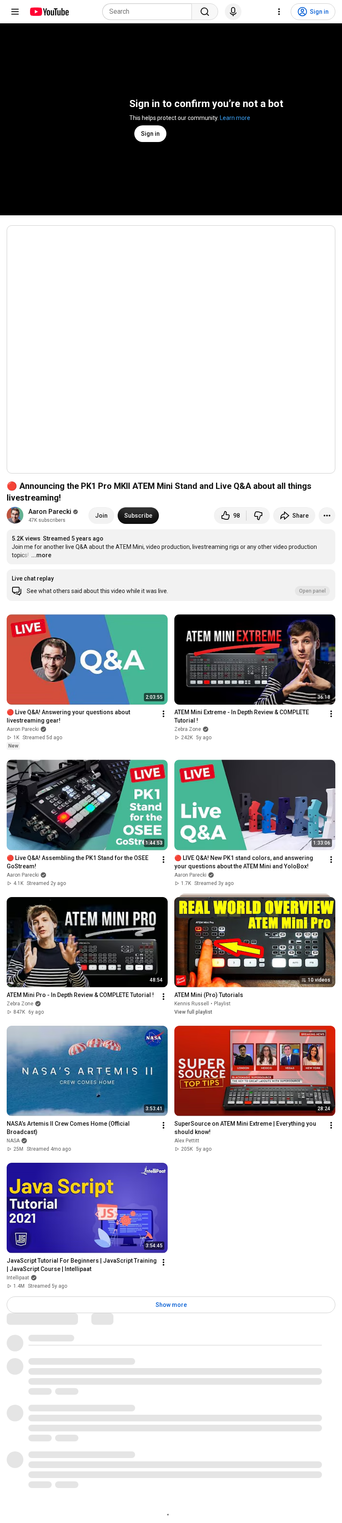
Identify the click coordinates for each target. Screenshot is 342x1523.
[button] (171, 585)
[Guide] (15, 12)
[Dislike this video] (258, 515)
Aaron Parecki (49, 512)
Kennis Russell (191, 1004)
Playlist (222, 1004)
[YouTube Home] (49, 11)
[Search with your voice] (233, 11)
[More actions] (327, 515)
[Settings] (279, 12)
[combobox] (149, 12)
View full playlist (193, 1012)
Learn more (235, 118)
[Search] (204, 11)
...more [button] (41, 555)
